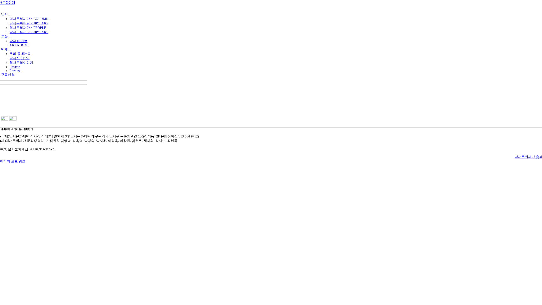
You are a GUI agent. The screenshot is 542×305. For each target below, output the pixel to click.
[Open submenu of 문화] (9, 37)
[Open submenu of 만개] (9, 50)
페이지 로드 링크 (12, 161)
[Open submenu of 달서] (9, 15)
